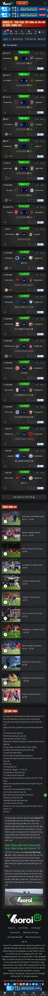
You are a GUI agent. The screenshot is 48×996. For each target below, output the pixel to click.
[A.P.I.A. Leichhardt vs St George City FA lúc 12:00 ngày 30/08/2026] (24, 411)
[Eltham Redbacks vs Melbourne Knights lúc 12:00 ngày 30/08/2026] (24, 477)
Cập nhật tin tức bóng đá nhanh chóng (17, 789)
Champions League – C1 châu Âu (15, 769)
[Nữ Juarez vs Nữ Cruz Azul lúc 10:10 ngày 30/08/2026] (24, 190)
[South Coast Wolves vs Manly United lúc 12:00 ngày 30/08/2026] (24, 279)
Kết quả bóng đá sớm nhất (13, 798)
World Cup (7, 764)
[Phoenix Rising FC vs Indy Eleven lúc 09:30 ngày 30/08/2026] (24, 102)
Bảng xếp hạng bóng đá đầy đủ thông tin (18, 795)
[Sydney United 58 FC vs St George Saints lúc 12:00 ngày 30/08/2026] (24, 323)
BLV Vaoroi (31, 39)
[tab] (5, 32)
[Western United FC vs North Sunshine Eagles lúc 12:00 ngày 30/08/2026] (24, 433)
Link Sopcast (35, 928)
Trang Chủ (11, 928)
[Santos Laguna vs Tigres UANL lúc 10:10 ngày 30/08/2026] (24, 168)
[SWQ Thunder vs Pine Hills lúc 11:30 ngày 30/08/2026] (24, 234)
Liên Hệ (24, 942)
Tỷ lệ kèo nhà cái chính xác (13, 803)
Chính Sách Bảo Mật (14, 937)
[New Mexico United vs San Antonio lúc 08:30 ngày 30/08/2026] (24, 58)
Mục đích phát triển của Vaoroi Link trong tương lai (21, 719)
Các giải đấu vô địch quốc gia (14, 772)
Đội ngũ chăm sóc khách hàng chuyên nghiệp (20, 747)
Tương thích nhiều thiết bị (12, 753)
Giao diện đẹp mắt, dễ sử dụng (14, 739)
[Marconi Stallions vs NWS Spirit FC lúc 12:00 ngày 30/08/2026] (24, 389)
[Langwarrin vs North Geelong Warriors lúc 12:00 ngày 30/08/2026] (24, 455)
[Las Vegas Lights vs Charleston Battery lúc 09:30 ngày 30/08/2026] (24, 80)
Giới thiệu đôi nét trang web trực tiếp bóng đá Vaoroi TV (23, 716)
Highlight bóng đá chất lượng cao (15, 800)
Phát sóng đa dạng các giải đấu (14, 736)
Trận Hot (18, 39)
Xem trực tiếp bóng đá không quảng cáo (18, 755)
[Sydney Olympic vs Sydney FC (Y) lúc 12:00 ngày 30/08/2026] (24, 301)
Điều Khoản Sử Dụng (30, 932)
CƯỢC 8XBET (22, 3)
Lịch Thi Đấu (23, 928)
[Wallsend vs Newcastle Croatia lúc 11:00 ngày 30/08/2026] (24, 212)
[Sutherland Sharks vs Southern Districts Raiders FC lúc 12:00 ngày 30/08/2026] (24, 257)
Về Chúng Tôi (15, 932)
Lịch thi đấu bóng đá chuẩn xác (14, 792)
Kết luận (6, 812)
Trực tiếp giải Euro (10, 767)
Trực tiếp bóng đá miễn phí (13, 733)
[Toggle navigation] (45, 3)
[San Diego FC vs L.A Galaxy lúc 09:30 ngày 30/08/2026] (24, 124)
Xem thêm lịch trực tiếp (23, 497)
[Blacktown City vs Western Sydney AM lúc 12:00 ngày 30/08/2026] (24, 345)
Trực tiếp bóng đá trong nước (14, 775)
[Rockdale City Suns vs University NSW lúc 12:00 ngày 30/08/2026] (24, 367)
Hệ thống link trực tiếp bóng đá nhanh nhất (18, 750)
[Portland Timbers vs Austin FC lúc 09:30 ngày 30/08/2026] (24, 146)
